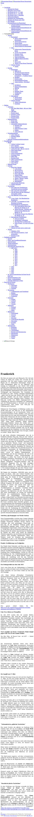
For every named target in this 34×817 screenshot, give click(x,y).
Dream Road (18, 97)
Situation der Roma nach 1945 (16, 20)
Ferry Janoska (15, 145)
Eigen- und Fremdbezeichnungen (17, 240)
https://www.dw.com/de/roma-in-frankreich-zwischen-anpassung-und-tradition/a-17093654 (15, 608)
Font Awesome (13, 815)
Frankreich (14, 296)
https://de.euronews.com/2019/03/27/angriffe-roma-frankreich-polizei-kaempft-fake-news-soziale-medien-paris (17, 808)
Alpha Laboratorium (20, 102)
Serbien (13, 336)
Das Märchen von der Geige (19, 195)
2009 (16, 252)
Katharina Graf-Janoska (21, 176)
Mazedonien (14, 333)
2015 (16, 260)
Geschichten (11, 186)
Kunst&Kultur (8, 141)
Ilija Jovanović (19, 170)
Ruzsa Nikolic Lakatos (17, 147)
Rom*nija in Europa (9, 282)
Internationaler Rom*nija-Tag (16, 246)
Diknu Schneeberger (16, 159)
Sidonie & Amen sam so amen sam (20, 228)
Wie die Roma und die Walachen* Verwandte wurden (20, 192)
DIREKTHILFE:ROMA (22, 58)
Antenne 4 (17, 127)
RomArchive (18, 99)
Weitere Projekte (15, 100)
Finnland (13, 288)
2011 (16, 263)
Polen (12, 324)
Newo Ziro (18, 62)
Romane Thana (19, 91)
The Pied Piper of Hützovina (22, 221)
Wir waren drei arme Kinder (19, 190)
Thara (16, 89)
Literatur (10, 166)
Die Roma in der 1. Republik (16, 15)
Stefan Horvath (19, 172)
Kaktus (17, 130)
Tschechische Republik (17, 319)
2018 (12, 266)
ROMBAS (18, 85)
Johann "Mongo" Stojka (21, 178)
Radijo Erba (14, 122)
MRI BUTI (18, 71)
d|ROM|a (13, 111)
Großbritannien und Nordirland (19, 291)
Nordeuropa (11, 283)
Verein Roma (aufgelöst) (21, 44)
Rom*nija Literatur (16, 167)
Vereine (10, 35)
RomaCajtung (15, 113)
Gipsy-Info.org (19, 131)
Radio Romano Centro (21, 128)
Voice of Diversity (20, 57)
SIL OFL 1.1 (29, 815)
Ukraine (13, 304)
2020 (12, 270)
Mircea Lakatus (19, 179)
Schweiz (13, 315)
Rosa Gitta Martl (19, 173)
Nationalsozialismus (13, 17)
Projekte (10, 68)
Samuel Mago (18, 175)
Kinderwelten (18, 79)
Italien (13, 310)
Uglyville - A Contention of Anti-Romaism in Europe (20, 202)
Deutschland (14, 313)
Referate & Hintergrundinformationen (18, 139)
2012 (16, 256)
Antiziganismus (12, 245)
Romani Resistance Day (14, 277)
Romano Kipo (15, 116)
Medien (6, 105)
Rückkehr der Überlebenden (15, 18)
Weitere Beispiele (16, 184)
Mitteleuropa (11, 311)
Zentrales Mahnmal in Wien (15, 280)
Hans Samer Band (16, 150)
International (14, 96)
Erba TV (13, 138)
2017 (16, 265)
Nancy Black (14, 161)
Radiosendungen (12, 119)
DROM (17, 88)
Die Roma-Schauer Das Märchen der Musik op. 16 (24, 214)
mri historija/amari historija (22, 72)
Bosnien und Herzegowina (18, 332)
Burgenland (14, 37)
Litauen (13, 302)
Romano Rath (15, 158)
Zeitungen (10, 107)
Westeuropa (11, 290)
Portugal (13, 307)
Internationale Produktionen (18, 217)
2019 (12, 268)
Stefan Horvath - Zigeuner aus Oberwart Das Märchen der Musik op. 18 (23, 211)
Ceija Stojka (18, 169)
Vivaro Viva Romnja (20, 52)
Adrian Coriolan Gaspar (17, 144)
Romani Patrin (15, 117)
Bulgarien (14, 327)
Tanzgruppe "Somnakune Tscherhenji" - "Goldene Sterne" (24, 74)
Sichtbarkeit (18, 93)
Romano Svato (19, 54)
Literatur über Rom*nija (17, 183)
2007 (16, 249)
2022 (12, 273)
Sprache (10, 238)
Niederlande (14, 294)
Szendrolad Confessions (21, 220)
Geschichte (7, 7)
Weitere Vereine (15, 65)
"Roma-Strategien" (13, 243)
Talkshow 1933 (15, 231)
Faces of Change (19, 218)
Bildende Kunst (12, 164)
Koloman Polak (15, 155)
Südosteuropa (11, 325)
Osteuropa (10, 297)
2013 (16, 257)
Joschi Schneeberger (16, 153)
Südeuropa (11, 305)
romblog (17, 94)
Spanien (13, 308)
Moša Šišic (14, 156)
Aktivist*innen (12, 242)
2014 (16, 259)
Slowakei (13, 318)
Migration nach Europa (14, 10)
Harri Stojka (14, 152)
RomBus (17, 77)
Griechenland (15, 330)
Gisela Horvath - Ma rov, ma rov (20, 148)
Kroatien (13, 322)
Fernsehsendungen (13, 133)
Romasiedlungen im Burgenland (16, 23)
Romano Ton (18, 125)
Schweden (14, 287)
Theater (10, 229)
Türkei (13, 338)
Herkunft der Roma (13, 9)
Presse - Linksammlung (14, 279)
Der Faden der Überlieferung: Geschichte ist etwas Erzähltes (19, 188)
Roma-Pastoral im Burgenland (23, 46)
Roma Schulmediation (21, 86)
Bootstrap (3, 814)
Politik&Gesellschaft (10, 237)
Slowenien (14, 321)
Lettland (13, 301)
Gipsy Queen (14, 226)
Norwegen (14, 285)
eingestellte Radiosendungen (19, 124)
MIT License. (7, 815)
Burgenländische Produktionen (19, 204)
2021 (12, 271)
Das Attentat (11, 21)
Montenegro (14, 335)
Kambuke (17, 103)
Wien (12, 48)
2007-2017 (14, 248)
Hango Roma (18, 43)
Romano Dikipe (15, 136)
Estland (13, 299)
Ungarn (13, 316)
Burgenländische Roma (21, 80)
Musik (9, 142)
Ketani (16, 66)
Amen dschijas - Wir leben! (22, 82)
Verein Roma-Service (20, 41)
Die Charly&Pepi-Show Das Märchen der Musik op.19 (22, 206)
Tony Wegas (14, 162)
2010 (16, 254)
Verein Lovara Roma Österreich (23, 63)
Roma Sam (14, 121)
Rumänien (14, 329)
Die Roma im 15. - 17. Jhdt (15, 12)
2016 (16, 262)
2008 (16, 251)
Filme (9, 197)
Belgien (13, 293)
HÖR (16, 60)
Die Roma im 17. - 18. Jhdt (15, 13)
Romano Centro (19, 55)
